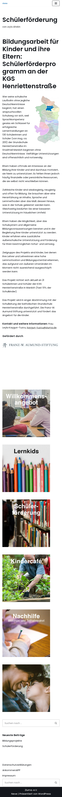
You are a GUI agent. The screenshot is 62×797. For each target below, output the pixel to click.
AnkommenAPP (11, 770)
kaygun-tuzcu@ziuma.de (42, 327)
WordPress (44, 793)
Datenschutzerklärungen (16, 764)
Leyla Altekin (13, 26)
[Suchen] (56, 723)
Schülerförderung (12, 746)
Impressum (9, 775)
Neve (14, 793)
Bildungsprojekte (12, 740)
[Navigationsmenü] (56, 3)
